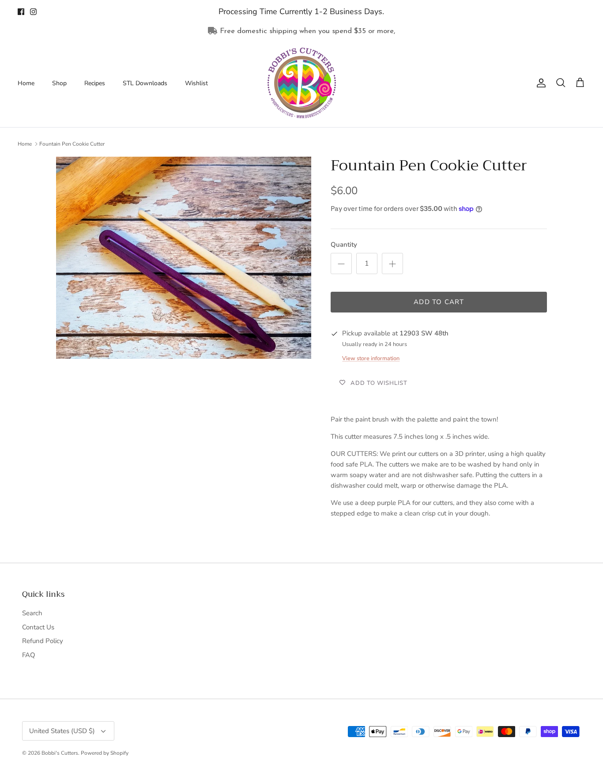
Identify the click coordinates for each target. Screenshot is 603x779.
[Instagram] (33, 11)
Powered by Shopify (104, 752)
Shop (59, 83)
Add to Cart (439, 301)
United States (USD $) (62, 730)
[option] (184, 258)
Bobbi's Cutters (59, 752)
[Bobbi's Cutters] (302, 83)
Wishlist (196, 83)
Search (32, 613)
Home (26, 83)
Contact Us (38, 627)
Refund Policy (42, 640)
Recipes (94, 83)
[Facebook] (21, 11)
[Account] (539, 83)
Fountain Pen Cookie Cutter (72, 143)
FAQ (28, 655)
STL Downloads (145, 83)
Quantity (344, 244)
